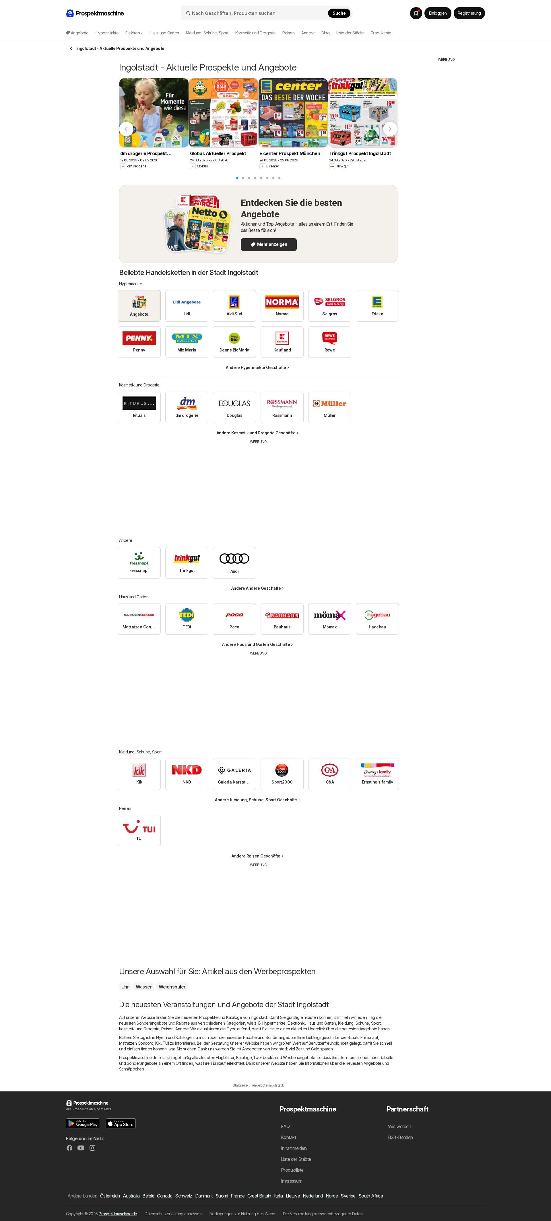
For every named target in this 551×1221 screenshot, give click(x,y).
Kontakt (288, 1137)
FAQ (285, 1126)
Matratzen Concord (136, 1043)
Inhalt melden (293, 1148)
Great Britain (259, 1196)
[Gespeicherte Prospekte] (416, 13)
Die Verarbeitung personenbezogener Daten (323, 1213)
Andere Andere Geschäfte (256, 588)
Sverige (348, 1196)
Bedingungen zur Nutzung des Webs (242, 1213)
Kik (157, 1043)
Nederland (313, 1196)
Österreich (110, 1196)
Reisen (167, 1028)
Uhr (125, 987)
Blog (325, 32)
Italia (278, 1196)
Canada (164, 1196)
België (148, 1196)
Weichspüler (172, 987)
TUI (166, 1043)
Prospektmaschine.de (118, 1213)
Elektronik (296, 1023)
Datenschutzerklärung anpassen (173, 1213)
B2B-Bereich (400, 1137)
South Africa (370, 1196)
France (238, 1196)
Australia (131, 1196)
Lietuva (293, 1196)
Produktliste (381, 32)
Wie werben (399, 1126)
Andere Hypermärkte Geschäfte (256, 367)
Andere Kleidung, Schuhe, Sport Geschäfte (256, 799)
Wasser (144, 987)
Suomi (222, 1196)
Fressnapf (369, 1037)
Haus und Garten (321, 1023)
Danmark (204, 1196)
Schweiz (183, 1196)
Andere (182, 1028)
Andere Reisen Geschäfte (256, 855)
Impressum (291, 1181)
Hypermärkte (273, 1023)
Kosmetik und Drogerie (139, 1028)
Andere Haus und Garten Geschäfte (256, 644)
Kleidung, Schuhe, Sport (359, 1023)
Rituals (353, 1037)
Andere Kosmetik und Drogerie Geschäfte (256, 432)
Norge (332, 1196)
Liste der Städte (350, 32)
